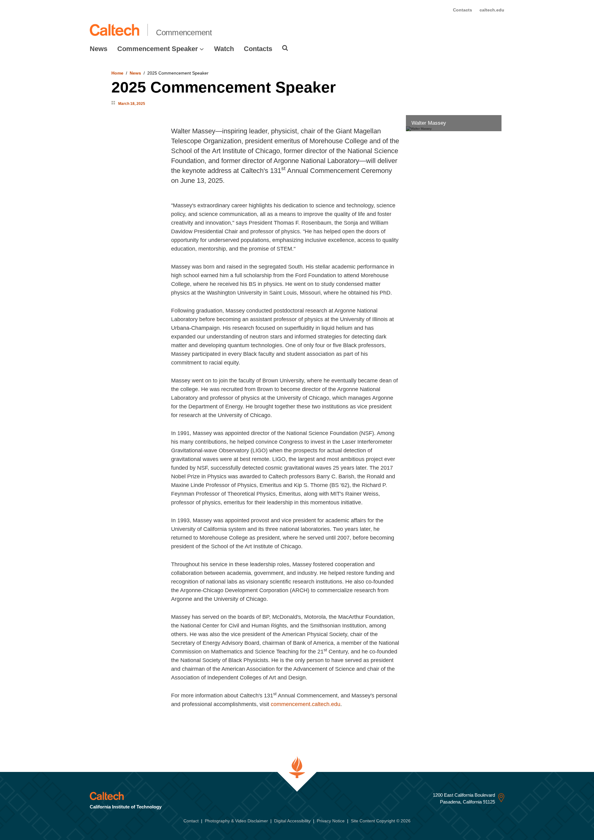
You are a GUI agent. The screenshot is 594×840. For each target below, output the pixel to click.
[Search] (285, 48)
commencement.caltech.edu (305, 704)
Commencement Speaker (157, 49)
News (98, 49)
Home (117, 73)
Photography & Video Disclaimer (236, 820)
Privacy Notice (331, 820)
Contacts (462, 9)
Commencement (184, 32)
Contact (191, 820)
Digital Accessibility (292, 820)
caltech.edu (492, 9)
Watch (224, 49)
